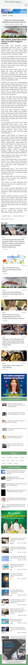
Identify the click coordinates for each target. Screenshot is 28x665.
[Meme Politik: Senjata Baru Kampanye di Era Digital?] (6, 621)
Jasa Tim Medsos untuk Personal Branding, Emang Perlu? (11, 269)
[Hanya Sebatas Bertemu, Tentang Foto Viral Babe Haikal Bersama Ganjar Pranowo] (6, 601)
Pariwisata (16, 457)
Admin (21, 24)
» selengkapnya (5, 249)
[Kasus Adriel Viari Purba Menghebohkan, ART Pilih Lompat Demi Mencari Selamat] (14, 305)
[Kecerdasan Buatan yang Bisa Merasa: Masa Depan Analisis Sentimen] (4, 485)
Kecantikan (22, 457)
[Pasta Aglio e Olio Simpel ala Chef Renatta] (14, 358)
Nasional (3, 290)
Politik (3, 237)
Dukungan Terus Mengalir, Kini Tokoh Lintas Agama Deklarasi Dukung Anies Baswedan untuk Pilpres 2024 (13, 342)
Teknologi (16, 463)
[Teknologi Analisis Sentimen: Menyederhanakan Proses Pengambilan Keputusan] (4, 477)
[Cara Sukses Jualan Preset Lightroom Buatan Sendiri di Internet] (6, 580)
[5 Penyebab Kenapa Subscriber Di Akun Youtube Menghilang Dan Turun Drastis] (5, 413)
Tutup (24, 638)
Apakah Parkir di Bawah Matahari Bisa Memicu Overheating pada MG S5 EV (18, 549)
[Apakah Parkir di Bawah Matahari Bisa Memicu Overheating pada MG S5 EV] (6, 549)
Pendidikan (10, 463)
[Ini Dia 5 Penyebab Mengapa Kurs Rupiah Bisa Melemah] (5, 429)
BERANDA (4, 15)
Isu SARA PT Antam (6, 216)
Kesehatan (22, 460)
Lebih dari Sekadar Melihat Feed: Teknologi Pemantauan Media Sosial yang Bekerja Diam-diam (16, 472)
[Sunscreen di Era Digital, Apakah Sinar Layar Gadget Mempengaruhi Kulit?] (6, 629)
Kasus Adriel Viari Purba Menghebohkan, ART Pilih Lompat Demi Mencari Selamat (13, 316)
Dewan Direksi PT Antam (18, 216)
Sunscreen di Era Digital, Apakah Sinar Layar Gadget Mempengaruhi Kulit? (18, 629)
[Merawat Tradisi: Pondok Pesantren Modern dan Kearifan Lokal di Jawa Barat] (5, 445)
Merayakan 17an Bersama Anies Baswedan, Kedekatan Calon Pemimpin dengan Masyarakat (16, 405)
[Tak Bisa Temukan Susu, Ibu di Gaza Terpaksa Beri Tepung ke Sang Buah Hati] (6, 540)
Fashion (3, 457)
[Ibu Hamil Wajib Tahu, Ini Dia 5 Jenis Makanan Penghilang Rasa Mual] (5, 436)
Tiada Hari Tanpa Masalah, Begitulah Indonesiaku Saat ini (13, 293)
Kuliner (3, 363)
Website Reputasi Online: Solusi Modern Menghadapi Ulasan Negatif (17, 566)
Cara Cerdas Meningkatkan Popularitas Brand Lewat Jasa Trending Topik (17, 592)
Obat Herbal (9, 457)
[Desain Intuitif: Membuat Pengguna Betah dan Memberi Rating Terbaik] (6, 558)
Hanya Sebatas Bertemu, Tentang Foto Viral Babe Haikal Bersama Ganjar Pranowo (18, 601)
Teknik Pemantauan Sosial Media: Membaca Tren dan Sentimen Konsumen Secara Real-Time (16, 500)
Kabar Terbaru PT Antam (7, 219)
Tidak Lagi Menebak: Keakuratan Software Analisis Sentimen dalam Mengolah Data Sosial (16, 506)
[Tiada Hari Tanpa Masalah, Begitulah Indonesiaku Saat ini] (14, 283)
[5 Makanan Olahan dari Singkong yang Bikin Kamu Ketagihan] (5, 421)
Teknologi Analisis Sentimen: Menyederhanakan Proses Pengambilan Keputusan (15, 479)
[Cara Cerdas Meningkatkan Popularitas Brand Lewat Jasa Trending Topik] (6, 592)
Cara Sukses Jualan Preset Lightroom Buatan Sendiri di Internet (16, 575)
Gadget (12, 460)
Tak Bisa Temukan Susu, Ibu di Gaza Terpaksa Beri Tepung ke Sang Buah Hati (18, 540)
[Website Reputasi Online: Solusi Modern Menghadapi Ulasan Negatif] (6, 566)
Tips (3, 265)
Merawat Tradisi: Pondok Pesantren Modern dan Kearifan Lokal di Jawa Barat (15, 445)
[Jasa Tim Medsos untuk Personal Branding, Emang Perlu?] (14, 260)
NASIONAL (10, 15)
